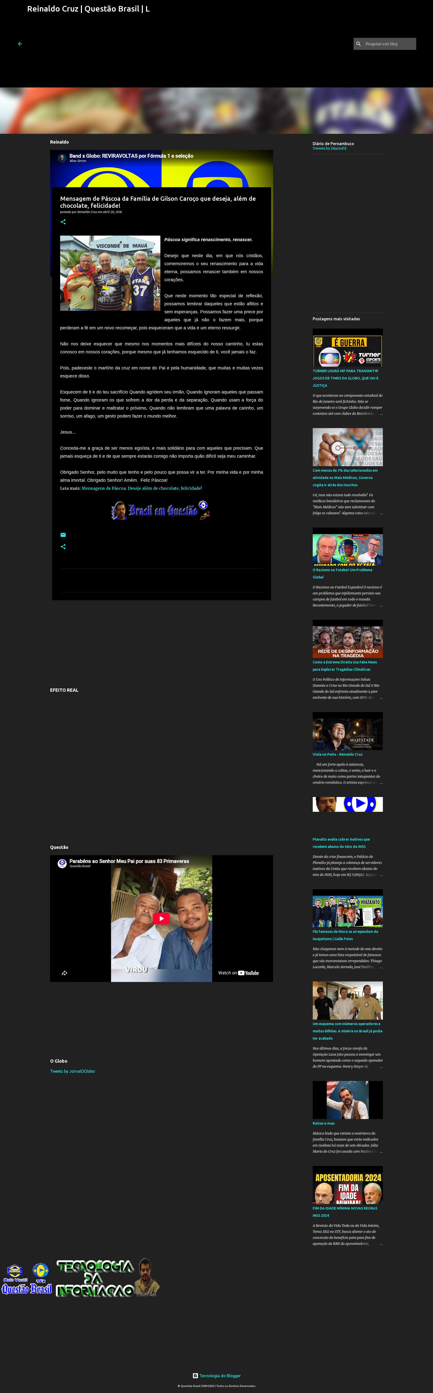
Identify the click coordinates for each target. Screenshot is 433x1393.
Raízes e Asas (324, 1123)
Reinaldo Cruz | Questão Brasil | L (88, 8)
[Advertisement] (88, 52)
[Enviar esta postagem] (63, 536)
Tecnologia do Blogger (219, 1375)
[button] (63, 222)
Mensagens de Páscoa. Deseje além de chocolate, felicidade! (142, 488)
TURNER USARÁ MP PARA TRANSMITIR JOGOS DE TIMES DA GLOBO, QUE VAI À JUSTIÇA (346, 378)
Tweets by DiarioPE (330, 148)
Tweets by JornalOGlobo (72, 1071)
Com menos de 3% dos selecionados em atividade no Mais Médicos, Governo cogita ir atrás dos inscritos (345, 477)
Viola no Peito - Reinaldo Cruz (338, 754)
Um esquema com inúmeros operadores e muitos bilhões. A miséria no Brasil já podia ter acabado (347, 1031)
